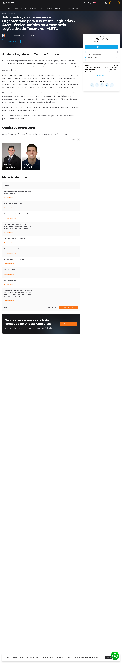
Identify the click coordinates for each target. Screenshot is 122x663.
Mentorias (18, 8)
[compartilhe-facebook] (97, 85)
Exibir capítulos (9, 197)
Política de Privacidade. (90, 657)
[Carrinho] (106, 3)
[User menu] (100, 3)
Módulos (12, 13)
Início (4, 13)
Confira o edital (13, 41)
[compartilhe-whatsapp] (92, 85)
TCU (40, 8)
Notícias (47, 8)
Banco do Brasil (30, 8)
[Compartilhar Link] (112, 85)
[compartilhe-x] (107, 85)
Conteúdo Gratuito (71, 8)
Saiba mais (67, 324)
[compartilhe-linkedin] (102, 85)
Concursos (6, 8)
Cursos (57, 8)
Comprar (70, 307)
